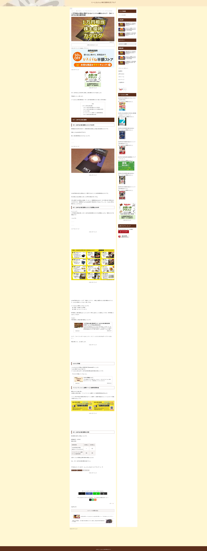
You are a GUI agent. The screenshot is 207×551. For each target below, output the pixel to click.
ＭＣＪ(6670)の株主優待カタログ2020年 (92, 107)
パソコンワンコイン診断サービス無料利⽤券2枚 (93, 112)
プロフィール (121, 76)
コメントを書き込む (92, 510)
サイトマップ (121, 79)
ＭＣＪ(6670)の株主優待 (88, 105)
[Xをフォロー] (90, 500)
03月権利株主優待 (86, 470)
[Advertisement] (92, 183)
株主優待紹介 (74, 470)
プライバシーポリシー (123, 68)
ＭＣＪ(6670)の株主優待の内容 (90, 114)
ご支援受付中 (121, 82)
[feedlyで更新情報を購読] (93, 500)
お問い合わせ (121, 73)
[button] (103, 493)
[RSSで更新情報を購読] (95, 500)
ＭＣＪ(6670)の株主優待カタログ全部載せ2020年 (93, 109)
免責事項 (120, 71)
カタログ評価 (80, 470)
